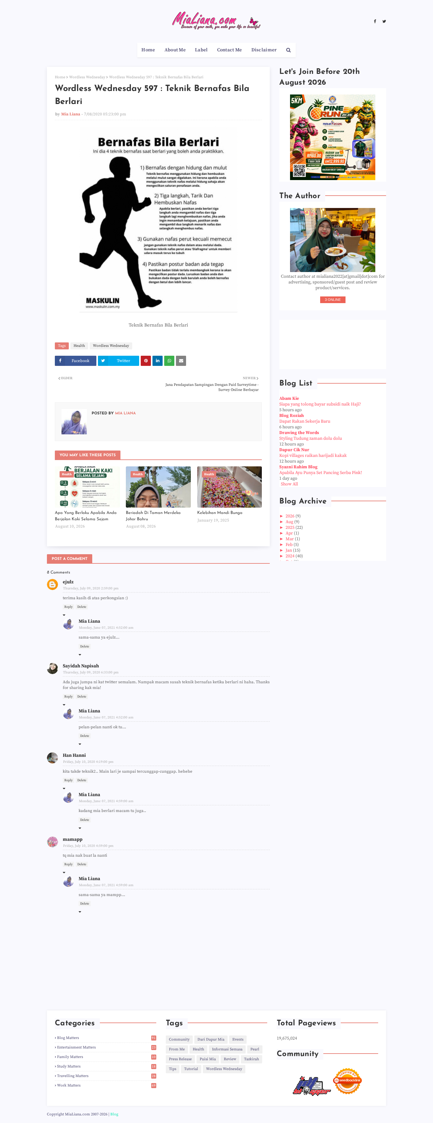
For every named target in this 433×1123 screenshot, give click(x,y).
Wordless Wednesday (87, 77)
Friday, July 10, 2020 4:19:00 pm (88, 762)
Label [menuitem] (201, 50)
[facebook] (375, 21)
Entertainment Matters (106, 1047)
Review (230, 1059)
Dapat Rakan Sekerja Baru (304, 421)
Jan (289, 550)
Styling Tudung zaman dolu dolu (310, 438)
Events (237, 1039)
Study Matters (106, 1066)
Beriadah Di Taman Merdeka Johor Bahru (153, 516)
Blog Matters (106, 1037)
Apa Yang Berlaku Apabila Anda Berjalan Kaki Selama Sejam (86, 516)
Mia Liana (70, 114)
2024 (290, 556)
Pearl (254, 1049)
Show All (289, 484)
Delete (81, 607)
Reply (68, 607)
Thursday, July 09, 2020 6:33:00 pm (91, 672)
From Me (177, 1049)
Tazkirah (251, 1059)
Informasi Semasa (227, 1049)
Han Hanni (74, 755)
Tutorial (191, 1069)
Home (60, 77)
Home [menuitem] (148, 50)
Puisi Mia (208, 1059)
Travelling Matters (106, 1076)
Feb (290, 545)
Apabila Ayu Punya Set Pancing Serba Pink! (320, 473)
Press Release (180, 1059)
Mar (290, 539)
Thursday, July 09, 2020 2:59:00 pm (91, 588)
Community (179, 1039)
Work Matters (106, 1085)
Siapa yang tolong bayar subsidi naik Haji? (320, 404)
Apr (290, 533)
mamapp (72, 839)
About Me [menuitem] (175, 50)
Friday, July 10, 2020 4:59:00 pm (88, 846)
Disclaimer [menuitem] (264, 50)
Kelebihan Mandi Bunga (219, 513)
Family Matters (106, 1057)
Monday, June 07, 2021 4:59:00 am (106, 801)
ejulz (68, 582)
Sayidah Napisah (81, 666)
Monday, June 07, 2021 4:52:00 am (106, 628)
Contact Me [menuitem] (229, 50)
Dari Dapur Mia (210, 1039)
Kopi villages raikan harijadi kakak (313, 455)
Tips (172, 1069)
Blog (114, 1114)
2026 (290, 516)
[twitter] (383, 21)
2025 (290, 527)
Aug (290, 522)
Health (79, 345)
